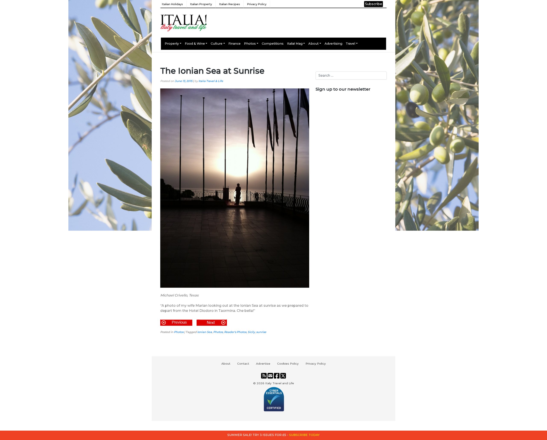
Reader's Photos (235, 332)
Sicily (251, 332)
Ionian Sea (204, 332)
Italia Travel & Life (211, 81)
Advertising (333, 43)
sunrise (261, 332)
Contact (243, 363)
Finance (234, 43)
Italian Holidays (172, 4)
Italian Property (201, 4)
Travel (350, 43)
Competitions (273, 43)
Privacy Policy (256, 4)
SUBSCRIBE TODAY (304, 435)
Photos (250, 43)
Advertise (263, 363)
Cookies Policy (288, 363)
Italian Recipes (229, 4)
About (313, 43)
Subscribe (373, 4)
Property (172, 43)
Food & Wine (195, 43)
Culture (216, 43)
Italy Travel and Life (279, 383)
